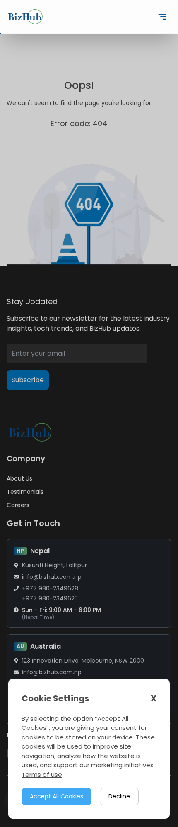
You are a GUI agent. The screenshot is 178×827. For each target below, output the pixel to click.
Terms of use (42, 774)
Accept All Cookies (56, 796)
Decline (119, 796)
